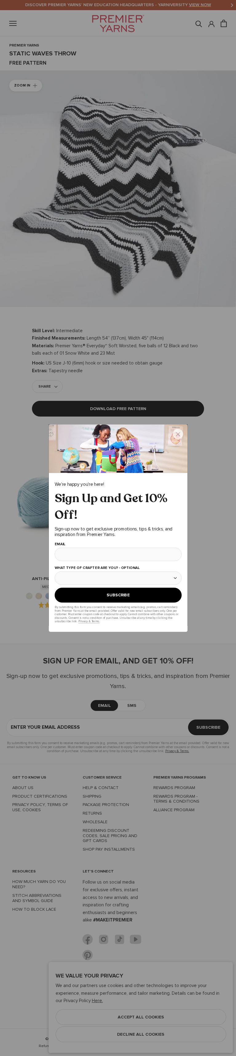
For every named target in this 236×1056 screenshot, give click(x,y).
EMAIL (59, 544)
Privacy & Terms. (88, 621)
